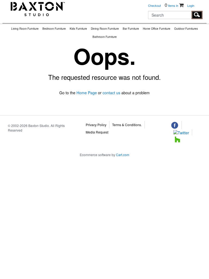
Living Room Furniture (25, 29)
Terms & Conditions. (127, 124)
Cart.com (122, 154)
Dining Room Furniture (105, 29)
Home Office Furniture (156, 29)
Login (190, 5)
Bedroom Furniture (54, 29)
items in (172, 5)
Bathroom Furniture (105, 37)
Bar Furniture (131, 29)
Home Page (86, 92)
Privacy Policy (96, 124)
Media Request (97, 132)
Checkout (154, 5)
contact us (111, 92)
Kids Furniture (78, 29)
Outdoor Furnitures (186, 29)
